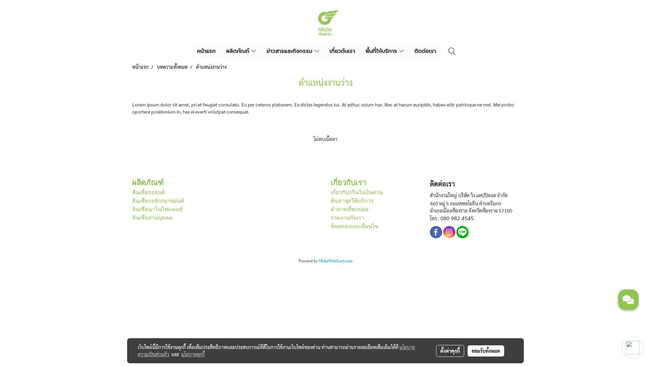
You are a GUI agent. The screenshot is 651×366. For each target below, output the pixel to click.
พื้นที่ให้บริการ (382, 51)
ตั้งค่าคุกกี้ (450, 351)
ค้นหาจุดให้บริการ (352, 201)
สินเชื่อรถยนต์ (148, 192)
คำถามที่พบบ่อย (349, 209)
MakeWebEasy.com (336, 261)
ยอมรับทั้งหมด (486, 351)
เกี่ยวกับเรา (342, 51)
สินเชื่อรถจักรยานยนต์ (158, 201)
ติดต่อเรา (425, 51)
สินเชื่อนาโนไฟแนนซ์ (157, 209)
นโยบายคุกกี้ (193, 354)
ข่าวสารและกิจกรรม (290, 51)
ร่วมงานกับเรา (347, 218)
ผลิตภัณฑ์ (238, 51)
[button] (452, 51)
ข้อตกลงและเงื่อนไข (354, 226)
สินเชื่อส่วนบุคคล (152, 218)
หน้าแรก (206, 51)
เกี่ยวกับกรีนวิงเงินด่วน (357, 192)
